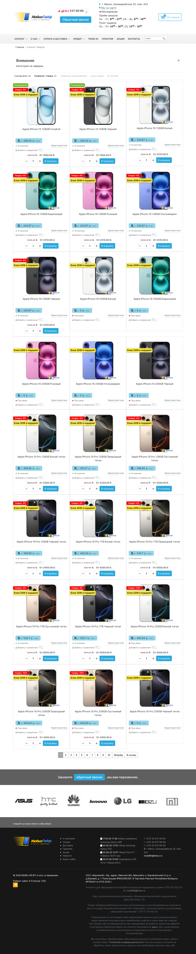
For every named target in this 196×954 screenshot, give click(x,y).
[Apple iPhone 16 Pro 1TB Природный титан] (155, 518)
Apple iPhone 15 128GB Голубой (41, 129)
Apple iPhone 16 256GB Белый (98, 298)
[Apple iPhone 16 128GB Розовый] (98, 191)
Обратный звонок (75, 19)
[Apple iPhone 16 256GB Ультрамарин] (98, 360)
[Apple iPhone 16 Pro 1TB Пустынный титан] (41, 603)
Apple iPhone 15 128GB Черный (98, 129)
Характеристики (59, 145)
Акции (120, 39)
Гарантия (107, 39)
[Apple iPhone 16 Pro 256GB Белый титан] (155, 603)
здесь (155, 927)
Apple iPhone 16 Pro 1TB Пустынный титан (41, 626)
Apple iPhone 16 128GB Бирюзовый (41, 214)
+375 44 (156, 842)
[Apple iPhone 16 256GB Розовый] (41, 360)
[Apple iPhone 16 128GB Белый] (155, 105)
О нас (34, 39)
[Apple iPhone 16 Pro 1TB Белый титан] (98, 518)
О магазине (69, 838)
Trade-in (93, 39)
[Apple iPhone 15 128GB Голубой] (41, 106)
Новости (67, 855)
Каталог (19, 39)
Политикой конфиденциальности (126, 942)
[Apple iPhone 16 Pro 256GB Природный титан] (41, 688)
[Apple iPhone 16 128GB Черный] (41, 275)
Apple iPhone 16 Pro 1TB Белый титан (98, 541)
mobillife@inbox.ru (136, 890)
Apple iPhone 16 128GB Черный (41, 298)
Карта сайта (69, 859)
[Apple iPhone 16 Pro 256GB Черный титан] (155, 688)
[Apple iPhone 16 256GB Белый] (98, 275)
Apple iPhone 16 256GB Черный (154, 383)
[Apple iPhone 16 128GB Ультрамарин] (155, 191)
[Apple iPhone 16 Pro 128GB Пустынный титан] (155, 433)
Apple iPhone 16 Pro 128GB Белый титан (41, 456)
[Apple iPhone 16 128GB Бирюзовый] (41, 191)
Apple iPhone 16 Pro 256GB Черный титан (154, 711)
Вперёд (118, 755)
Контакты (134, 39)
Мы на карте (108, 7)
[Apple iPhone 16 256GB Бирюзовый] (155, 275)
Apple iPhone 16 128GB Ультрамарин (155, 214)
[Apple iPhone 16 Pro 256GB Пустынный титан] (98, 688)
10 (109, 755)
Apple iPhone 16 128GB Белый (154, 128)
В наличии (113, 76)
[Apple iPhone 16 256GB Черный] (155, 360)
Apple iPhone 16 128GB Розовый (98, 214)
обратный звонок (89, 777)
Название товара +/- (45, 75)
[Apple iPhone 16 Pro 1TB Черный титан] (98, 603)
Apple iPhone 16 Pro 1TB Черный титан (98, 626)
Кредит (77, 39)
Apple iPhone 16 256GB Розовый (41, 383)
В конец (131, 755)
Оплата (66, 842)
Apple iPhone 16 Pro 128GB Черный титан (41, 541)
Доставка (68, 845)
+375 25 (156, 845)
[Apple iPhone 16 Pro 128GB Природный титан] (98, 433)
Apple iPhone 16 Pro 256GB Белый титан (155, 626)
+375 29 (156, 838)
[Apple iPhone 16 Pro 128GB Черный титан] (41, 518)
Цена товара (97, 76)
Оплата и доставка (55, 39)
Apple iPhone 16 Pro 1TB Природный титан (154, 541)
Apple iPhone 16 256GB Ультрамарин (98, 383)
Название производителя (74, 76)
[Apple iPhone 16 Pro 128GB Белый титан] (41, 433)
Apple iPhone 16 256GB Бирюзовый (155, 298)
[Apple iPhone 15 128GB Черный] (98, 106)
